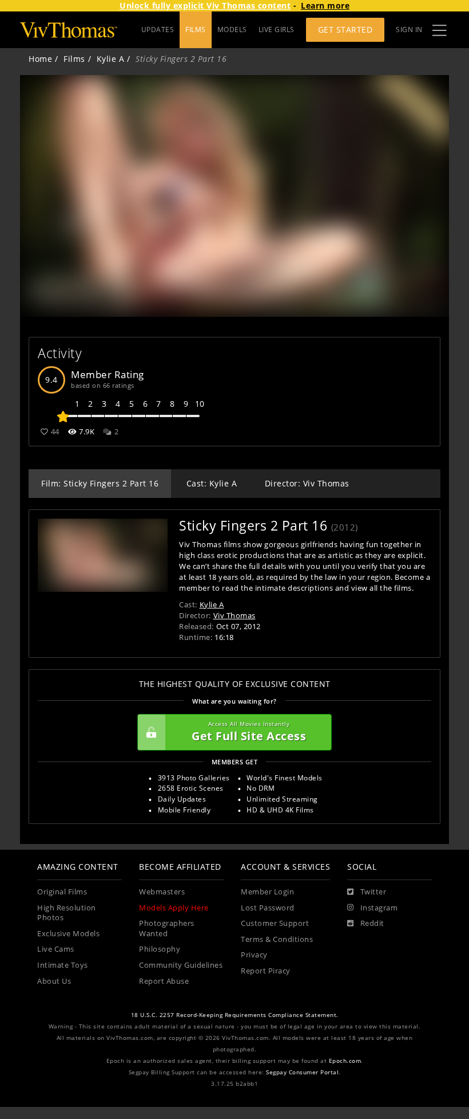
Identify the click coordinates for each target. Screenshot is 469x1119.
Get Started (345, 29)
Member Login (267, 892)
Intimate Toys (62, 965)
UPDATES (157, 29)
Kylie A (111, 58)
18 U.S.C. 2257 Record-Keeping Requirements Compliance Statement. (235, 1015)
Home (40, 58)
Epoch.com (345, 1061)
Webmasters (162, 892)
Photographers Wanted (166, 928)
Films (74, 58)
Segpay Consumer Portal (302, 1072)
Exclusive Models (68, 934)
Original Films (62, 892)
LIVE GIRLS (277, 29)
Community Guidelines (180, 965)
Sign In (409, 29)
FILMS (195, 29)
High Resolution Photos (66, 913)
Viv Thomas (234, 615)
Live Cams (55, 949)
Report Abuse (164, 981)
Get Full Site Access (249, 732)
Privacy (254, 955)
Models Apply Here (174, 908)
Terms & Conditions (277, 939)
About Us (54, 981)
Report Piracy (266, 971)
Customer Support (275, 923)
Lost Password (268, 908)
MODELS (232, 29)
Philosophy (159, 949)
